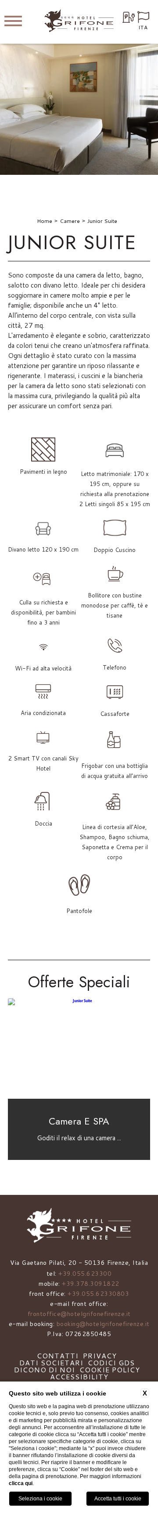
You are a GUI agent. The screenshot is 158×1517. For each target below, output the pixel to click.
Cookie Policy (109, 1369)
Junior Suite (102, 221)
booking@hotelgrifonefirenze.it (103, 1323)
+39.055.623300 (84, 1273)
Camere (70, 221)
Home (44, 221)
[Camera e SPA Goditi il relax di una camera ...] (79, 1097)
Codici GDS (111, 1362)
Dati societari (51, 1362)
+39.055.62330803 (98, 1293)
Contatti (58, 1355)
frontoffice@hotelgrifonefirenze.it (79, 1313)
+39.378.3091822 (90, 1283)
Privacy (100, 1355)
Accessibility (79, 1376)
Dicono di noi (44, 1369)
